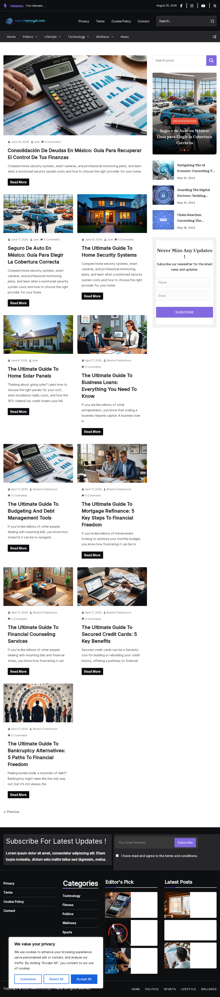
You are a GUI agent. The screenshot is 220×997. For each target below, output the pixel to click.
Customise (28, 979)
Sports (67, 932)
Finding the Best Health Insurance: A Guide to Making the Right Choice (203, 953)
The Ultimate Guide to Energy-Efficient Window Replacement (204, 902)
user (37, 141)
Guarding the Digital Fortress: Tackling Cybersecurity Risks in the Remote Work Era (195, 193)
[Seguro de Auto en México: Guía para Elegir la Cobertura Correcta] (38, 213)
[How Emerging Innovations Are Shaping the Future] (118, 961)
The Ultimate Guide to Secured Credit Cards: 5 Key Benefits (109, 634)
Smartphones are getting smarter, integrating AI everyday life (145, 902)
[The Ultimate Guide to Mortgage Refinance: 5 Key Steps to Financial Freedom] (112, 463)
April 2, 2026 (202, 911)
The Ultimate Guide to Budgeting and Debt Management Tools (33, 511)
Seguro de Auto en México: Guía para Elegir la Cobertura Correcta (35, 255)
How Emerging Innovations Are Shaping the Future (144, 958)
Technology (76, 37)
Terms (100, 21)
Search (211, 60)
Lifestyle (50, 37)
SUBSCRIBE (184, 312)
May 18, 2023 (186, 227)
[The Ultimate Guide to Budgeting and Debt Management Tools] (38, 463)
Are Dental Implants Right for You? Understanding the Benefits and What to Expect (183, 928)
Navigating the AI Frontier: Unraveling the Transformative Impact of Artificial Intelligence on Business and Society (196, 168)
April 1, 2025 (142, 911)
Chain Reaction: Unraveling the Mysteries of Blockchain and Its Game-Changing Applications (196, 218)
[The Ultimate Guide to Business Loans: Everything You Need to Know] (112, 334)
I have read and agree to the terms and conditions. (159, 856)
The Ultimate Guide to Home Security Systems (36, 5)
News (125, 37)
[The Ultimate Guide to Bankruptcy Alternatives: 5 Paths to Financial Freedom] (38, 703)
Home (11, 37)
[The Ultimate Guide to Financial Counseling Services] (38, 586)
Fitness (68, 905)
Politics (28, 37)
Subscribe (185, 842)
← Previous (11, 812)
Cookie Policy (121, 21)
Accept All (84, 979)
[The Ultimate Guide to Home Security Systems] (112, 213)
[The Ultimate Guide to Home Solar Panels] (38, 334)
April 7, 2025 (143, 939)
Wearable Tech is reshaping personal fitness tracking (142, 930)
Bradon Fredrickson (119, 360)
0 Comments (53, 141)
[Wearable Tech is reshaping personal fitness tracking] (118, 933)
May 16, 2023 (186, 178)
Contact (144, 21)
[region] (56, 962)
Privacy (84, 21)
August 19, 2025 (177, 936)
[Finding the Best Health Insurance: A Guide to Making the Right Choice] (177, 955)
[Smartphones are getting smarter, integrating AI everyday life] (118, 905)
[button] (35, 37)
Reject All (56, 979)
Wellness (102, 37)
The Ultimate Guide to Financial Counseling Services (33, 634)
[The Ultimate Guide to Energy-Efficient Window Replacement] (177, 905)
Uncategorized (184, 121)
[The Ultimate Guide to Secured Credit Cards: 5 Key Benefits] (112, 586)
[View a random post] (214, 37)
